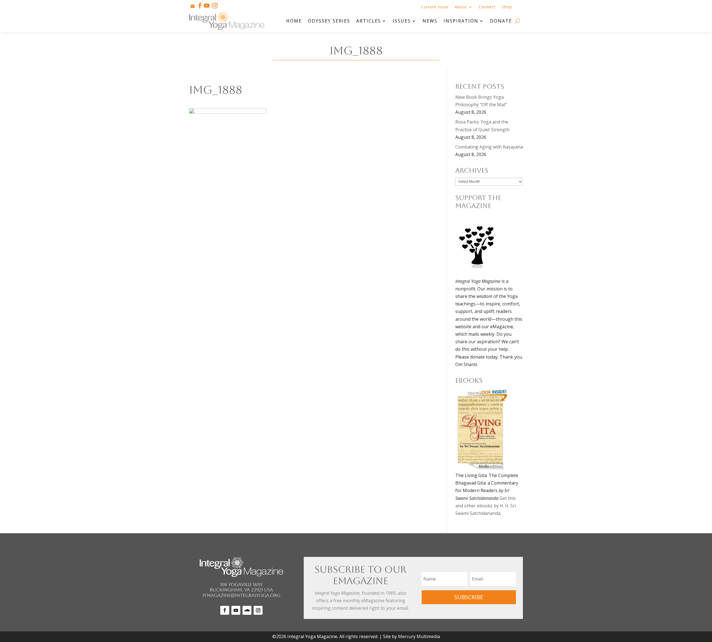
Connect (487, 7)
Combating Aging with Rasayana (489, 147)
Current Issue (435, 7)
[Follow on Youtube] (235, 610)
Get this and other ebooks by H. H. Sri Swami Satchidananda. (485, 505)
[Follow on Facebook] (224, 610)
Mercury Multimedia (419, 636)
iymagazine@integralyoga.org (241, 595)
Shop (507, 7)
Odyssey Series (329, 21)
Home (294, 21)
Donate (501, 21)
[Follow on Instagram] (258, 610)
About (461, 7)
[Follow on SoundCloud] (247, 610)
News (429, 21)
